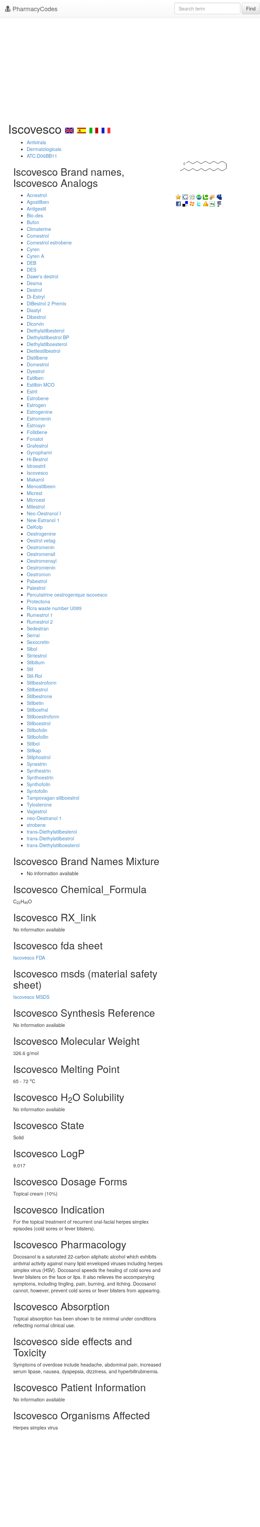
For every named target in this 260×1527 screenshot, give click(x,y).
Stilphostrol (38, 757)
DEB (31, 262)
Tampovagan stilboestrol (53, 797)
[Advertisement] (130, 67)
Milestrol (36, 506)
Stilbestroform (42, 682)
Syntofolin (37, 791)
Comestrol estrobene (49, 242)
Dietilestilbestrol (43, 350)
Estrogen (36, 405)
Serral (33, 635)
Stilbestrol (37, 689)
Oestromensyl (42, 560)
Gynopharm (39, 452)
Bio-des (35, 215)
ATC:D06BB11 (42, 155)
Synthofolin (38, 784)
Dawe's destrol (42, 276)
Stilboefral (37, 709)
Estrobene (38, 398)
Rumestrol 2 (40, 621)
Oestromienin (41, 567)
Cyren (33, 249)
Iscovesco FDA (29, 957)
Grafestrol (37, 445)
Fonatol (35, 438)
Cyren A (35, 256)
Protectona (38, 601)
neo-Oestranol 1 (44, 818)
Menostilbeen (41, 486)
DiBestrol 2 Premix (46, 303)
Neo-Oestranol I (44, 513)
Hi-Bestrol (37, 459)
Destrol (34, 289)
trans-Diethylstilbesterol (52, 831)
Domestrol (38, 364)
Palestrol (36, 587)
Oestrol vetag (41, 540)
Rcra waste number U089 (54, 608)
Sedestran (38, 628)
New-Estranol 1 (43, 520)
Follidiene (37, 432)
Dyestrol (35, 371)
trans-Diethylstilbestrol (50, 838)
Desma (34, 283)
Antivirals (36, 142)
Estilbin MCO (41, 384)
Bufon (33, 222)
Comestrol (38, 235)
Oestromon (39, 574)
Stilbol (33, 743)
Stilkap (34, 750)
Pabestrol (37, 581)
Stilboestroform (43, 716)
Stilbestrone (39, 696)
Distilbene (37, 357)
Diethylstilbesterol (45, 330)
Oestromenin (41, 547)
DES (31, 269)
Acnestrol (37, 195)
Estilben (35, 377)
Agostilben (38, 201)
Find (251, 8)
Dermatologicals (44, 149)
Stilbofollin (37, 736)
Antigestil (36, 208)
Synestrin (37, 763)
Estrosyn (36, 425)
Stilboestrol (38, 723)
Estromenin (39, 418)
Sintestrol (37, 655)
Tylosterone (39, 804)
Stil (30, 669)
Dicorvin (35, 323)
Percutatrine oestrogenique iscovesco (67, 594)
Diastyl (34, 310)
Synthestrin (39, 770)
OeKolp (35, 526)
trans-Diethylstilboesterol (53, 845)
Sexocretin (38, 642)
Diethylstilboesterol (47, 344)
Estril (32, 391)
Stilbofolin (37, 730)
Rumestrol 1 (40, 614)
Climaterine (39, 228)
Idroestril (36, 466)
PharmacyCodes (34, 8)
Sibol (32, 648)
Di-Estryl (36, 296)
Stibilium (36, 662)
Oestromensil (41, 554)
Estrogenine (39, 411)
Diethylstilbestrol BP (48, 337)
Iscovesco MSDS (31, 996)
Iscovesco (37, 472)
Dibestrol (36, 317)
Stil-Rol (34, 675)
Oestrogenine (41, 533)
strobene (36, 824)
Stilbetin (35, 703)
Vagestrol (37, 811)
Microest (36, 499)
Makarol (35, 479)
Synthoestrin (40, 777)
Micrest (34, 493)
